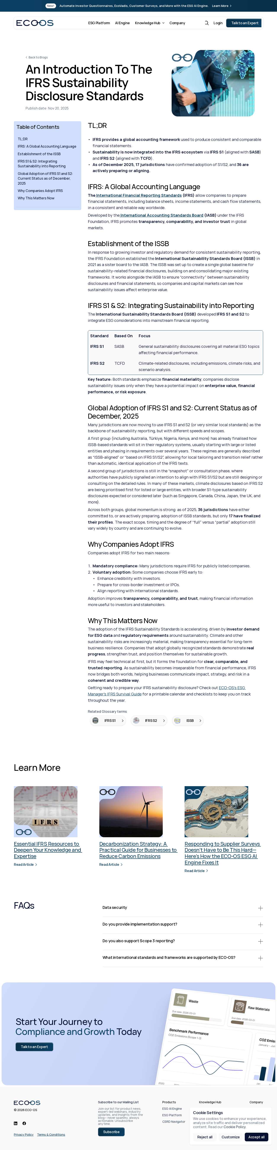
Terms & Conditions (51, 1134)
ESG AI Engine (172, 1108)
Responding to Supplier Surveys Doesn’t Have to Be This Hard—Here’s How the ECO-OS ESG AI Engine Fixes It (223, 853)
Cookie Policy (235, 1127)
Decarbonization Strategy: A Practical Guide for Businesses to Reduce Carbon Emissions (138, 850)
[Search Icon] (206, 23)
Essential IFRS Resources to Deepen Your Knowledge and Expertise (48, 850)
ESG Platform (172, 1115)
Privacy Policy (24, 1134)
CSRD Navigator (173, 1121)
